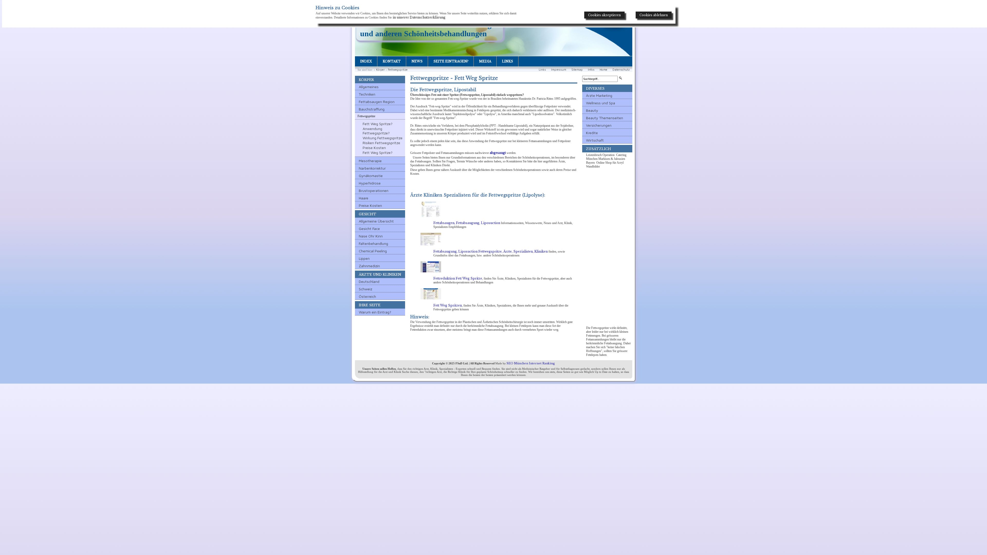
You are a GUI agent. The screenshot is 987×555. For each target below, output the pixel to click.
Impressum (558, 69)
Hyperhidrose (370, 183)
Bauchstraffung (372, 109)
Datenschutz (621, 69)
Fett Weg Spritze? (377, 124)
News (417, 61)
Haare (363, 198)
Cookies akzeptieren (604, 15)
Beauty (592, 110)
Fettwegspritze (398, 69)
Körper (380, 69)
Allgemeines (369, 87)
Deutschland (369, 281)
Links (507, 61)
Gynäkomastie (371, 175)
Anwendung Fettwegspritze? (376, 130)
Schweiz (365, 289)
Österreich (367, 296)
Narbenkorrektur (372, 168)
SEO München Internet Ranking (531, 363)
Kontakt (392, 61)
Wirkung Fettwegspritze (383, 138)
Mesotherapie (370, 161)
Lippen (364, 258)
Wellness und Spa (600, 103)
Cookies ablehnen (653, 15)
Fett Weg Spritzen (447, 305)
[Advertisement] (607, 248)
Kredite (592, 133)
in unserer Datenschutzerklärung (419, 17)
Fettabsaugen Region (377, 101)
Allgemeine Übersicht (376, 221)
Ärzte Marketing (599, 95)
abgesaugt (498, 153)
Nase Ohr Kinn (371, 236)
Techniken (367, 94)
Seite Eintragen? (450, 61)
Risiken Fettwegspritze (381, 143)
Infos (591, 69)
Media (485, 61)
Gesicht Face (369, 228)
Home (603, 69)
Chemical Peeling (373, 251)
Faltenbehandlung (373, 243)
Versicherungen (598, 125)
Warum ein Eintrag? (375, 312)
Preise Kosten (374, 147)
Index (366, 61)
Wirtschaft (595, 140)
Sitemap (577, 69)
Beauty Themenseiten (604, 118)
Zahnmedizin (369, 266)
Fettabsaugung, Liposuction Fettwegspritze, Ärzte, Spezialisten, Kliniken (490, 251)
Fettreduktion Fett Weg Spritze (457, 278)
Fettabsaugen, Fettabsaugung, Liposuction (466, 223)
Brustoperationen (373, 190)
